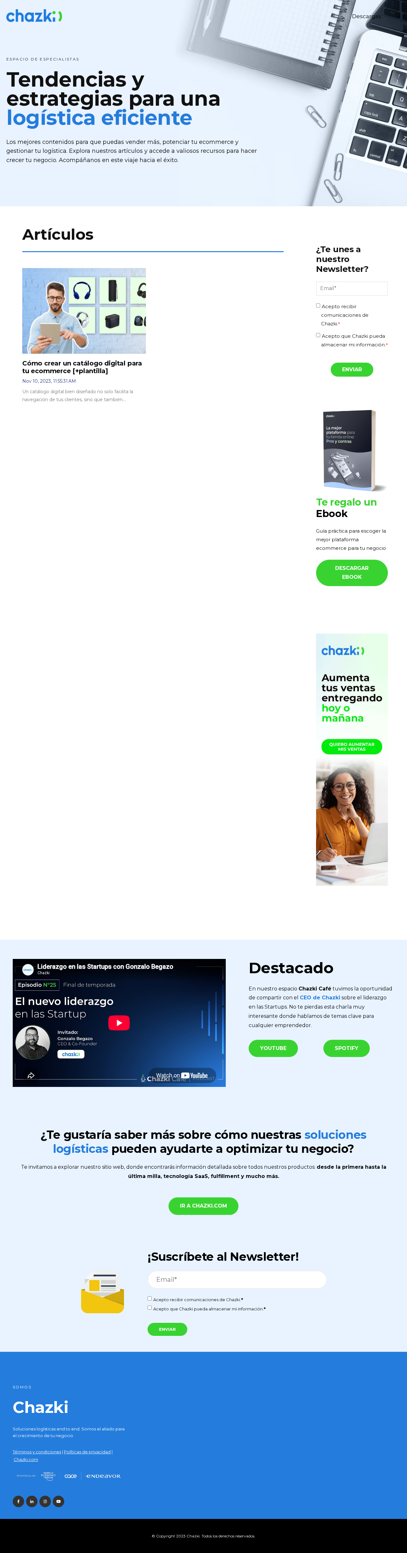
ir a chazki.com (203, 1206)
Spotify (346, 1048)
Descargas (366, 16)
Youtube (273, 1048)
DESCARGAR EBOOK (352, 572)
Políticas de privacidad (87, 1451)
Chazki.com (26, 1459)
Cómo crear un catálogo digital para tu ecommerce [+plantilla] (82, 367)
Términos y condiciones (37, 1451)
